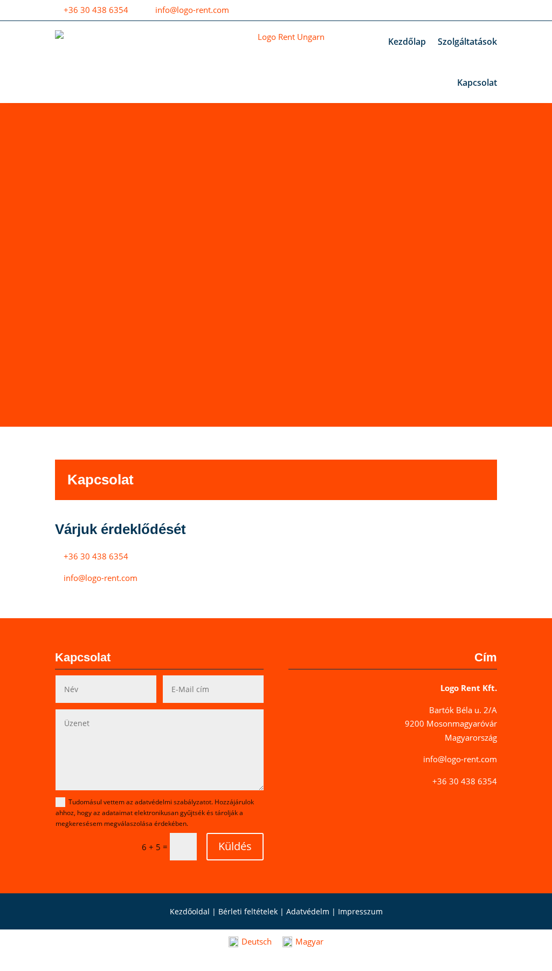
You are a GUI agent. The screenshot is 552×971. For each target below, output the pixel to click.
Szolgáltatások (467, 41)
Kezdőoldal (190, 911)
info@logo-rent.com (192, 9)
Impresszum (360, 911)
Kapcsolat (477, 82)
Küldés (235, 846)
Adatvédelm (307, 911)
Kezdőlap (407, 41)
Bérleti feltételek (248, 911)
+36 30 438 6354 (96, 9)
